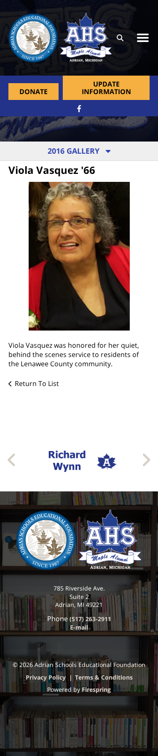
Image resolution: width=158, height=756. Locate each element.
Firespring (96, 689)
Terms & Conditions (104, 677)
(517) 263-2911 (90, 619)
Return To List (37, 383)
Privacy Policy (46, 677)
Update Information (106, 87)
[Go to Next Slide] (146, 460)
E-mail (79, 627)
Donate (33, 91)
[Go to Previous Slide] (12, 460)
